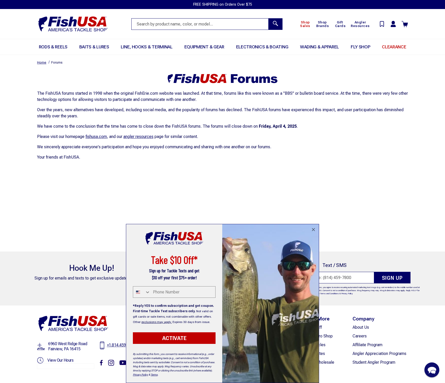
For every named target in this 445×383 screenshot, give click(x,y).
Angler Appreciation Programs (379, 353)
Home (41, 62)
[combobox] (141, 292)
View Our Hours (60, 360)
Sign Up (392, 278)
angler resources (138, 136)
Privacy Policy (347, 293)
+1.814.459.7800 (121, 345)
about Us (361, 327)
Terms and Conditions (329, 293)
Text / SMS (334, 265)
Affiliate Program (367, 344)
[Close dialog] (313, 230)
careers (360, 336)
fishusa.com (96, 136)
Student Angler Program (374, 362)
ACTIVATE (174, 338)
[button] (431, 369)
